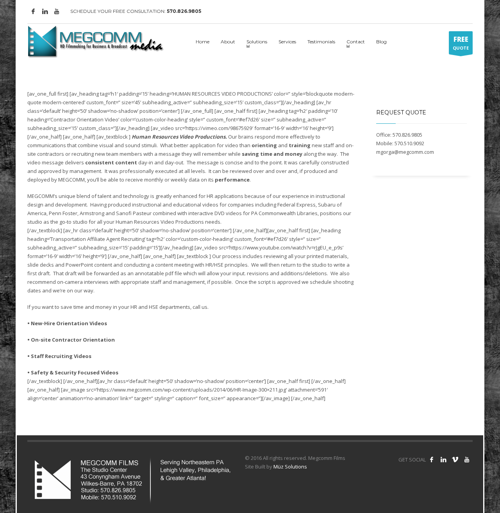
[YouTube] (56, 11)
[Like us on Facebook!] (432, 459)
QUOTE (461, 43)
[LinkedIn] (45, 11)
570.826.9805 (184, 11)
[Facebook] (33, 11)
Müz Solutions (290, 466)
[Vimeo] (455, 459)
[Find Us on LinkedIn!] (443, 459)
